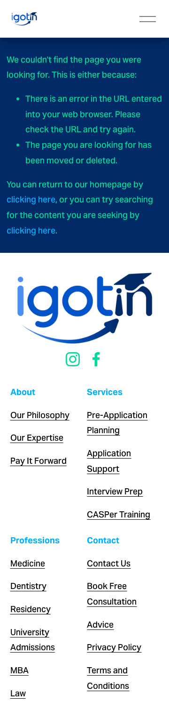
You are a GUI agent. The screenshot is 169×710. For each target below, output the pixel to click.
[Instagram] (72, 359)
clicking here (31, 199)
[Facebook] (96, 359)
